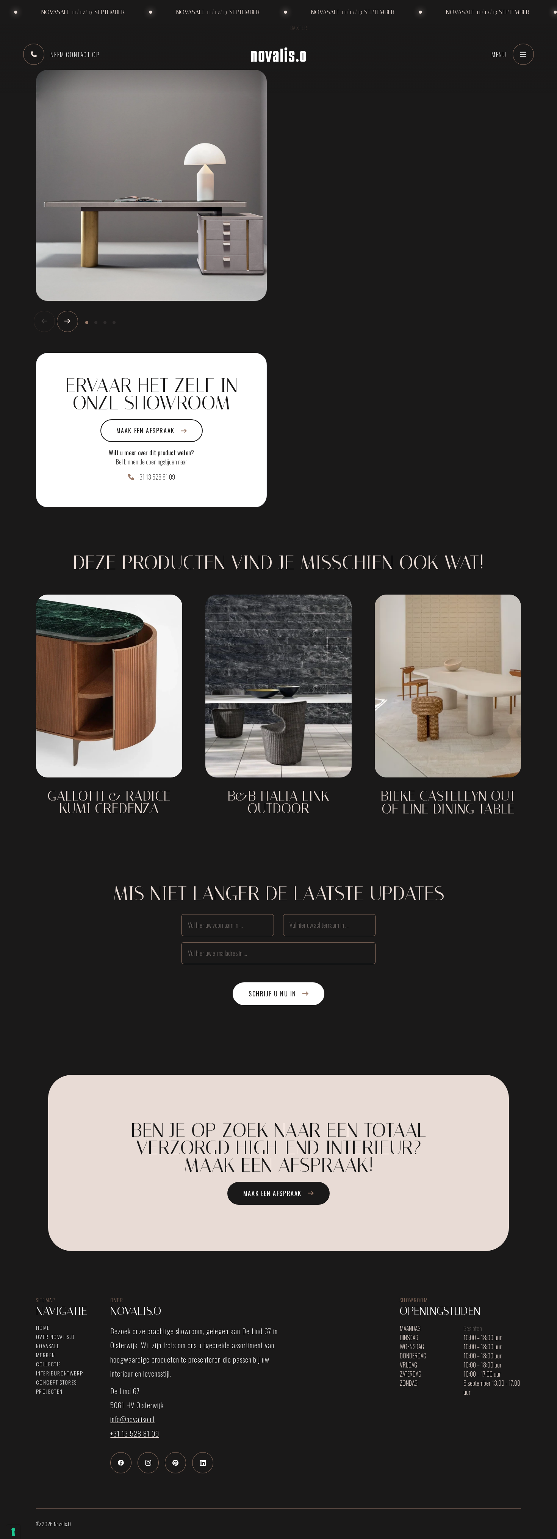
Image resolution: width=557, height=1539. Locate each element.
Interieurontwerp (59, 1373)
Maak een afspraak (145, 430)
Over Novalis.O (55, 1337)
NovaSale (47, 1346)
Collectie (48, 1364)
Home (43, 1327)
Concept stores (56, 1382)
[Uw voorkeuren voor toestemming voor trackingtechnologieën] (13, 1532)
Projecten (49, 1391)
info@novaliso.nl (132, 1418)
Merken (45, 1355)
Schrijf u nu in (272, 993)
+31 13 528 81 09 (156, 477)
